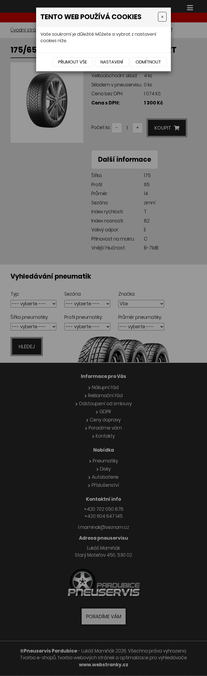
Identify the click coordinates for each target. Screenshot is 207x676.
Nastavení (112, 62)
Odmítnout (148, 62)
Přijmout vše (72, 62)
